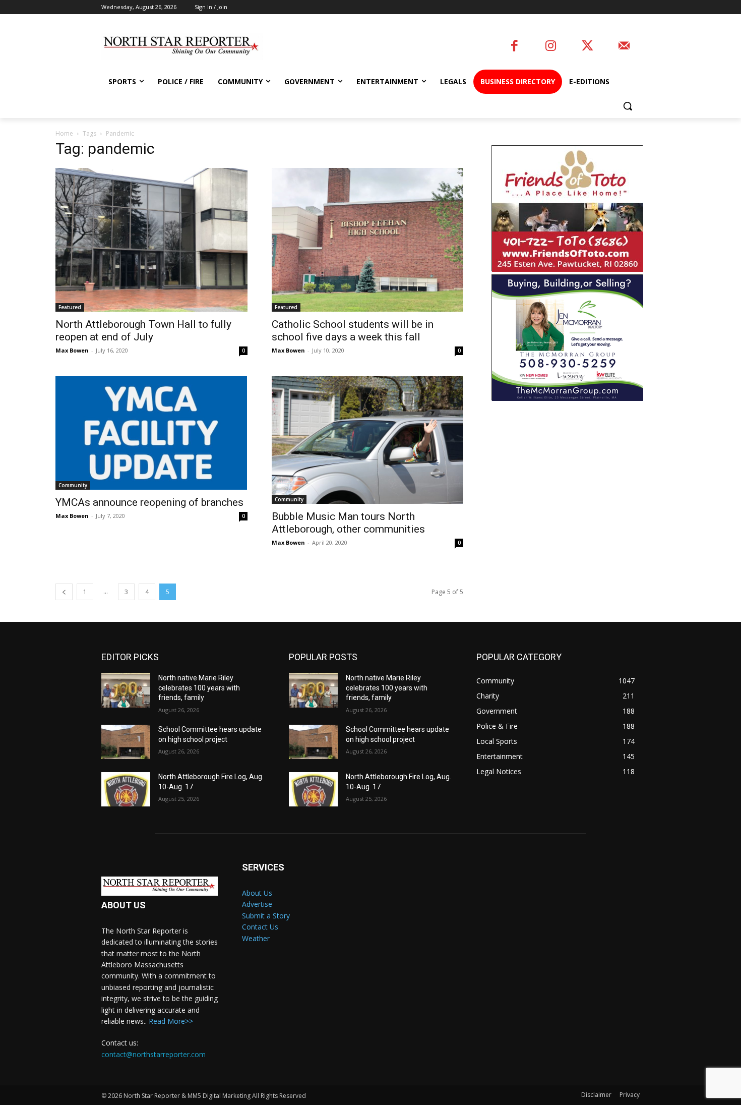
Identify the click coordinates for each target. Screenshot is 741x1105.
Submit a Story (266, 915)
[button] (627, 106)
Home (64, 133)
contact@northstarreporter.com (153, 1054)
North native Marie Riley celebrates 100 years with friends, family (199, 688)
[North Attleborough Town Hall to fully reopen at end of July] (151, 240)
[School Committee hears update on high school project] (125, 742)
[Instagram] (551, 47)
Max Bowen (72, 350)
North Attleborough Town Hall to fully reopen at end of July (143, 330)
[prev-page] (64, 592)
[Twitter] (587, 47)
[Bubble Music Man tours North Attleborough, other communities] (367, 440)
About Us (257, 893)
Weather (256, 938)
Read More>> (171, 1021)
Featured (69, 307)
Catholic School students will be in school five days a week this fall (353, 330)
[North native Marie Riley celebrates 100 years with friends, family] (125, 690)
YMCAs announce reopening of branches (149, 502)
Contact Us (260, 927)
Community (72, 485)
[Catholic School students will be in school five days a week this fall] (367, 240)
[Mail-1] (624, 47)
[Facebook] (514, 47)
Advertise (257, 904)
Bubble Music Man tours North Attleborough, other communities (348, 522)
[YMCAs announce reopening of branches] (151, 433)
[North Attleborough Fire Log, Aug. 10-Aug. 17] (125, 789)
